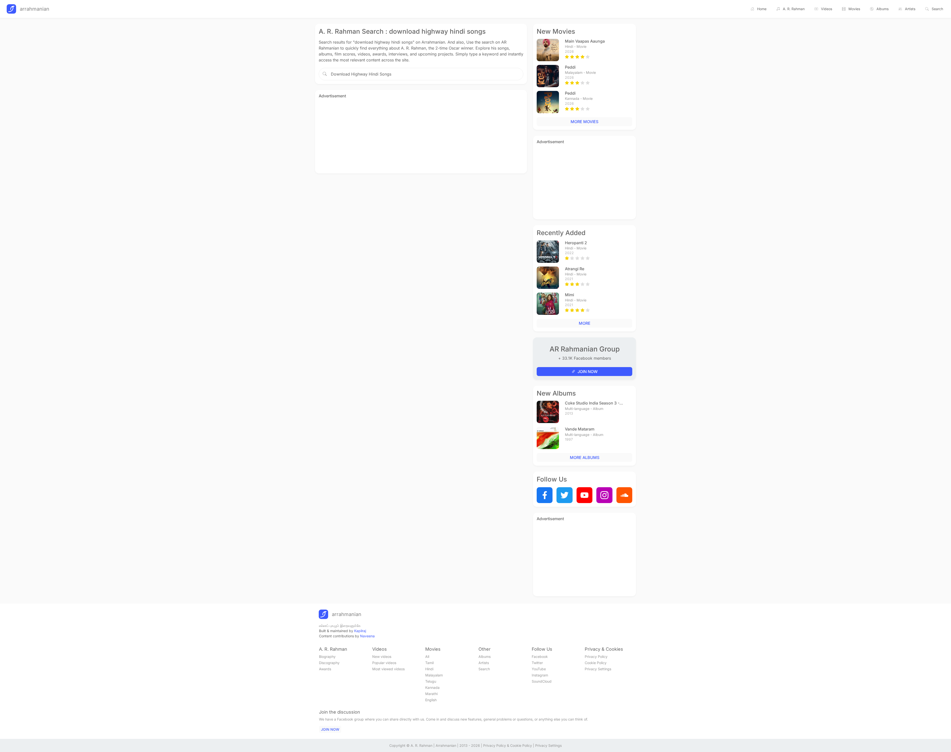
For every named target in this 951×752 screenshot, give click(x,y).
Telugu (430, 681)
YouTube (539, 669)
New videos (381, 656)
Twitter (537, 663)
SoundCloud (542, 681)
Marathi (431, 694)
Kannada (432, 687)
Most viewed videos (388, 669)
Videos (826, 9)
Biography (327, 656)
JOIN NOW (588, 371)
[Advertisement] (421, 135)
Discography (329, 663)
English (431, 700)
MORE (584, 323)
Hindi (429, 669)
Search (937, 9)
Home (761, 9)
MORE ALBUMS (584, 457)
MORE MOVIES (584, 121)
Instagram (540, 675)
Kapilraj (360, 631)
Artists (910, 9)
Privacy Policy (596, 656)
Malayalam (434, 675)
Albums (882, 9)
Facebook (540, 656)
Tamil (429, 663)
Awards (325, 669)
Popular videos (384, 663)
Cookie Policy (596, 663)
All (427, 656)
